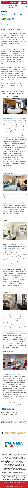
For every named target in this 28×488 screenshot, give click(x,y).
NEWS (7, 482)
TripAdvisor (4, 93)
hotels (16, 414)
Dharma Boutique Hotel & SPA (11, 118)
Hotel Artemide (4, 414)
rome (19, 414)
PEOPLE (12, 482)
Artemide (9, 318)
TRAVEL (23, 482)
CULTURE (17, 482)
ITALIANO (14, 484)
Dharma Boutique (16, 412)
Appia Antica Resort (10, 374)
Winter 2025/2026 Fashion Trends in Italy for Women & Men (21, 422)
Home (2, 9)
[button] (2, 6)
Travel (6, 11)
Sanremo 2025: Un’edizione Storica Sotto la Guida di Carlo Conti (7, 422)
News (6, 9)
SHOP (3, 482)
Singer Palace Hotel (8, 195)
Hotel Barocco (11, 414)
